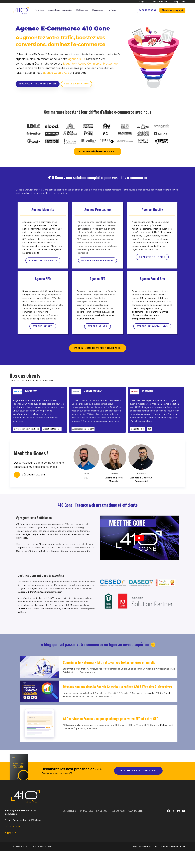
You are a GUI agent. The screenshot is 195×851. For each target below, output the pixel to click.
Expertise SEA (97, 326)
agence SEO (76, 59)
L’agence (101, 810)
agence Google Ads (56, 72)
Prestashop (110, 63)
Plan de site (135, 810)
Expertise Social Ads (152, 326)
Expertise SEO (43, 326)
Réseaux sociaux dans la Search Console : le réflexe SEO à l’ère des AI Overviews (117, 687)
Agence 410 (11, 832)
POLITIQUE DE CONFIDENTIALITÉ (170, 846)
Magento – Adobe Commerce (82, 63)
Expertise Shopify (152, 257)
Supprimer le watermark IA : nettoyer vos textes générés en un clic (109, 662)
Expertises (69, 810)
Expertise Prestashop (97, 260)
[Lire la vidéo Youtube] (139, 538)
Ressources (117, 810)
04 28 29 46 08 (12, 826)
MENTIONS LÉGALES (141, 846)
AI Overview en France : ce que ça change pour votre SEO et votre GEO (110, 718)
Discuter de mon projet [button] (172, 10)
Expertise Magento (43, 260)
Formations (86, 810)
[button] (39, 10)
